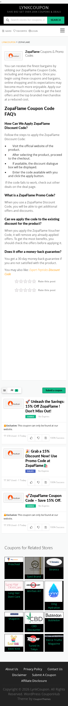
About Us (11, 669)
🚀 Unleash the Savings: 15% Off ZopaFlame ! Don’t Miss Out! (44, 406)
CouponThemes (42, 699)
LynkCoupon (34, 8)
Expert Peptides (39, 270)
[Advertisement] (34, 341)
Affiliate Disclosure (34, 681)
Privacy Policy (33, 669)
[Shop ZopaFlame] (13, 55)
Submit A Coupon (44, 675)
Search (56, 20)
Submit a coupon (54, 390)
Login (34, 31)
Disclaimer (19, 675)
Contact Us (55, 669)
